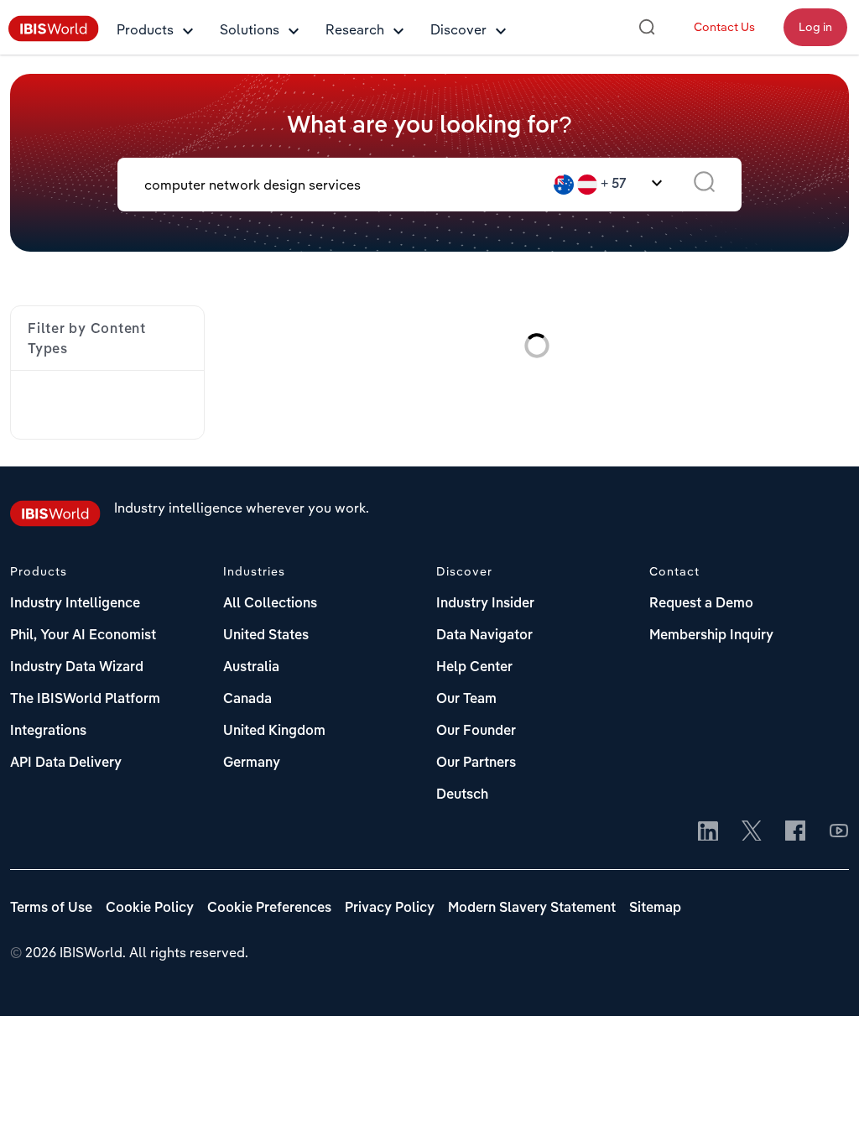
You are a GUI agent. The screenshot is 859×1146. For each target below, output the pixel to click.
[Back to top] (821, 1108)
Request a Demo (701, 604)
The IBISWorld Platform (85, 699)
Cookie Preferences (269, 908)
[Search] (646, 26)
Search (704, 184)
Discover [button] (458, 29)
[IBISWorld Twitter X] (752, 832)
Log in (815, 26)
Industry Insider (485, 604)
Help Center (474, 668)
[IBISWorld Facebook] (795, 832)
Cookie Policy (150, 908)
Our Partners (476, 763)
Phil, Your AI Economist (83, 636)
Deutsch (462, 795)
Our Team (466, 699)
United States (266, 636)
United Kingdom (274, 731)
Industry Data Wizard (76, 668)
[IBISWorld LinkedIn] (708, 832)
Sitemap (655, 908)
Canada (247, 699)
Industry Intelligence (75, 604)
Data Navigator (484, 636)
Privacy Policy (390, 908)
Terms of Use (51, 908)
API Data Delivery (66, 763)
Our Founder (476, 731)
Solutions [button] (249, 29)
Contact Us (724, 26)
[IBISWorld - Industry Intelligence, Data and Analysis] (53, 37)
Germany (251, 763)
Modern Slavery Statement (532, 908)
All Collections (270, 604)
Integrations (48, 731)
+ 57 (614, 184)
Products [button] (145, 29)
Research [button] (354, 29)
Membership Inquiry (711, 636)
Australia (251, 668)
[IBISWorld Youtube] (839, 832)
